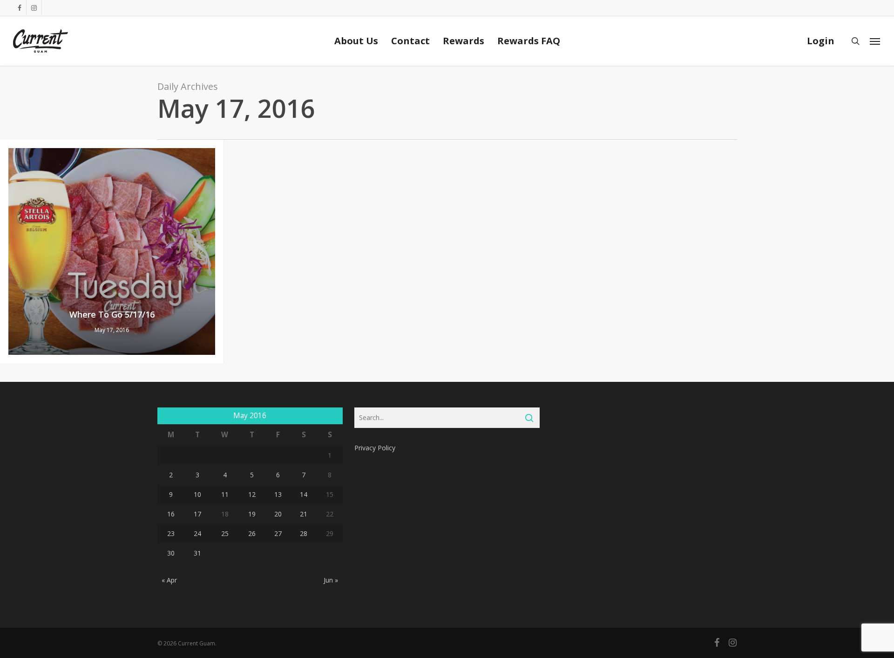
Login (820, 41)
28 (303, 533)
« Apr (169, 580)
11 (225, 494)
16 (171, 513)
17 (197, 513)
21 (303, 513)
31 (197, 553)
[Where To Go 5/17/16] (111, 251)
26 (252, 533)
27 (278, 533)
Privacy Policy (374, 447)
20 (278, 513)
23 (171, 533)
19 (252, 513)
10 (197, 494)
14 (303, 494)
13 (278, 494)
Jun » (331, 580)
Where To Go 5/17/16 (112, 314)
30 (171, 553)
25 (225, 533)
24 (197, 533)
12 (252, 494)
